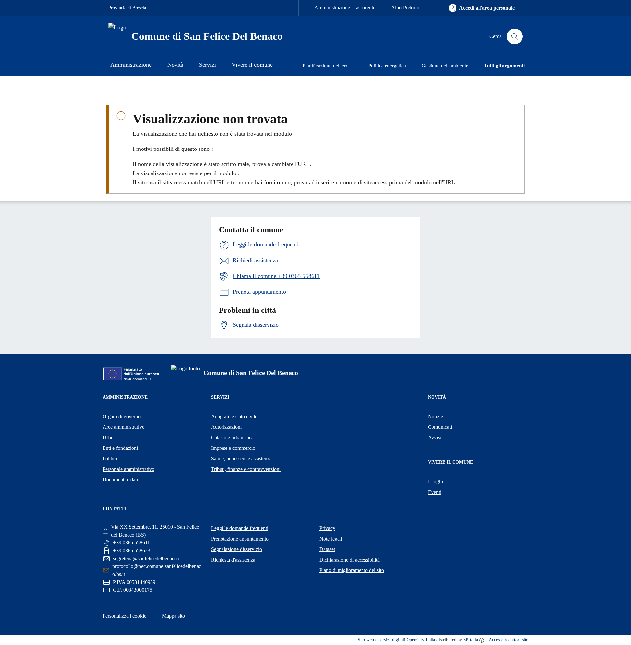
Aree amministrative (123, 427)
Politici (110, 458)
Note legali (330, 538)
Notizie (435, 416)
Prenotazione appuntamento (240, 538)
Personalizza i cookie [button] (124, 616)
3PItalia (470, 639)
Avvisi (434, 437)
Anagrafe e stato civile (234, 416)
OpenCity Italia (421, 639)
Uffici (109, 437)
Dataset (327, 549)
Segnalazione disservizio (236, 549)
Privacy (327, 528)
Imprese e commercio (233, 448)
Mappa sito (173, 616)
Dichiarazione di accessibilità (349, 560)
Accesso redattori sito (508, 639)
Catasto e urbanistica (232, 437)
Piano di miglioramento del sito (351, 570)
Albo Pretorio (405, 7)
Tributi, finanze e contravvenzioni (246, 469)
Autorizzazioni (226, 427)
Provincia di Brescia (127, 7)
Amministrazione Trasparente (345, 7)
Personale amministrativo (128, 469)
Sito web (366, 639)
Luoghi (435, 481)
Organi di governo (122, 416)
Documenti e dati (120, 479)
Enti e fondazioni (120, 448)
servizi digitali (392, 639)
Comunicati (440, 427)
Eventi (434, 492)
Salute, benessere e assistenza (241, 458)
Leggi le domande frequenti (239, 528)
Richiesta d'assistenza (233, 560)
